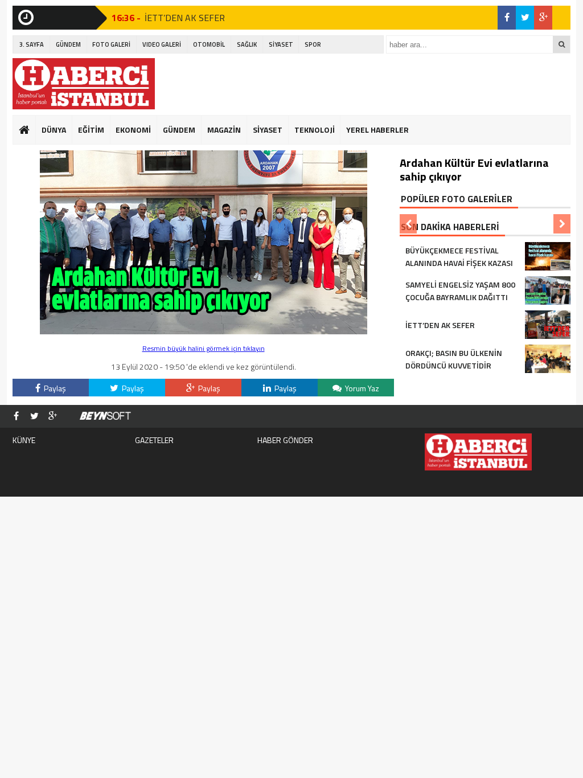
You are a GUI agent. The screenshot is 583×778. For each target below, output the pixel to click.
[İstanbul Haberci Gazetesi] (84, 83)
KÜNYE (24, 440)
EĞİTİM (91, 130)
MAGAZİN (224, 130)
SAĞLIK (247, 44)
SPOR (313, 44)
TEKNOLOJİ (314, 130)
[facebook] (507, 18)
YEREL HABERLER (377, 130)
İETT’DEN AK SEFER (185, 17)
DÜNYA (54, 130)
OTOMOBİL (209, 44)
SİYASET (281, 44)
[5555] (203, 331)
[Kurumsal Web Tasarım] (105, 416)
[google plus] (543, 18)
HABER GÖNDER (285, 440)
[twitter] (525, 18)
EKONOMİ (133, 130)
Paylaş (54, 388)
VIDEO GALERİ (161, 44)
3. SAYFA (31, 44)
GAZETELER (154, 440)
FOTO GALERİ (111, 44)
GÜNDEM (68, 44)
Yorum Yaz (361, 388)
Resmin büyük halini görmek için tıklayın (203, 348)
